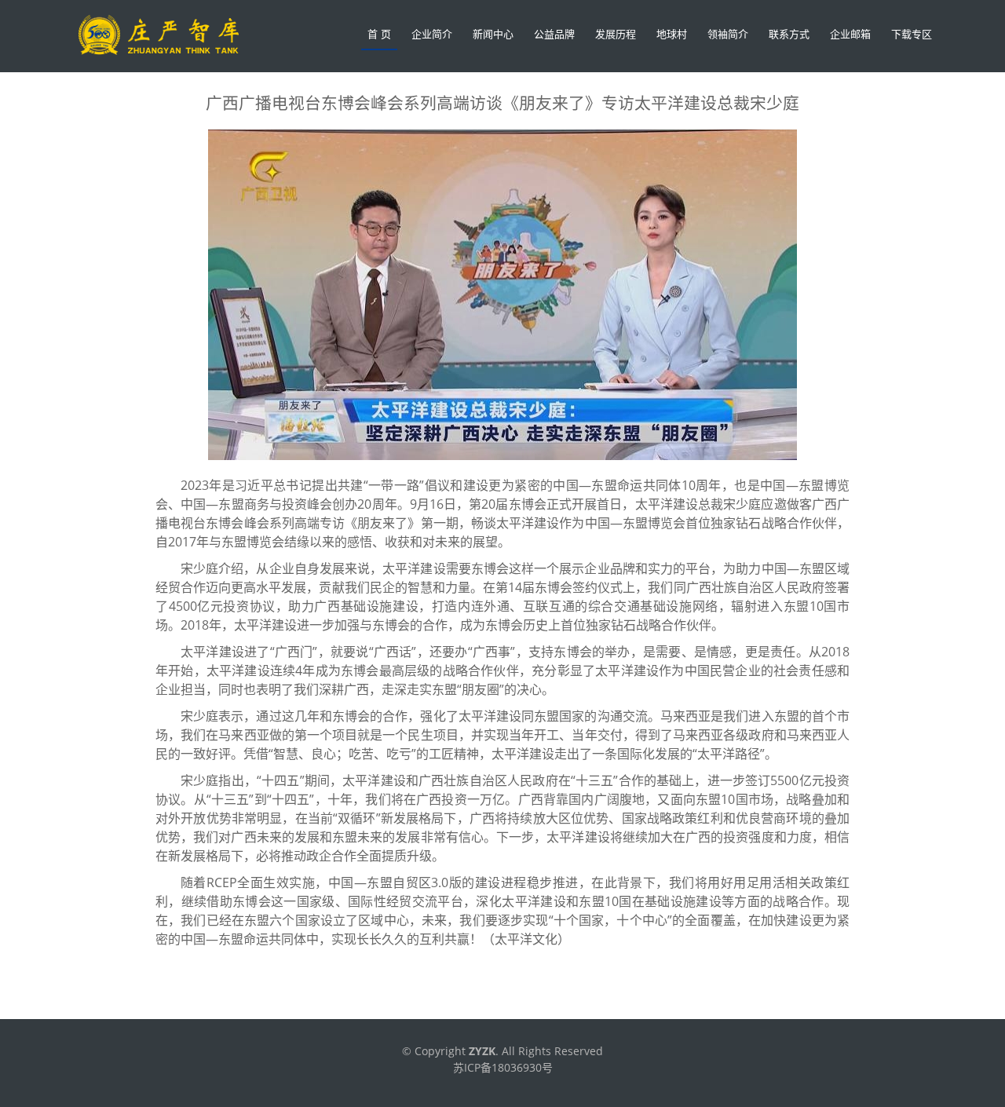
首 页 (379, 34)
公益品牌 (554, 34)
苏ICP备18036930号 (503, 1067)
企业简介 (431, 34)
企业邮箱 (850, 34)
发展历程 (615, 34)
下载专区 (911, 34)
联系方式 (789, 34)
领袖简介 (727, 34)
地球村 (671, 34)
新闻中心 (493, 34)
